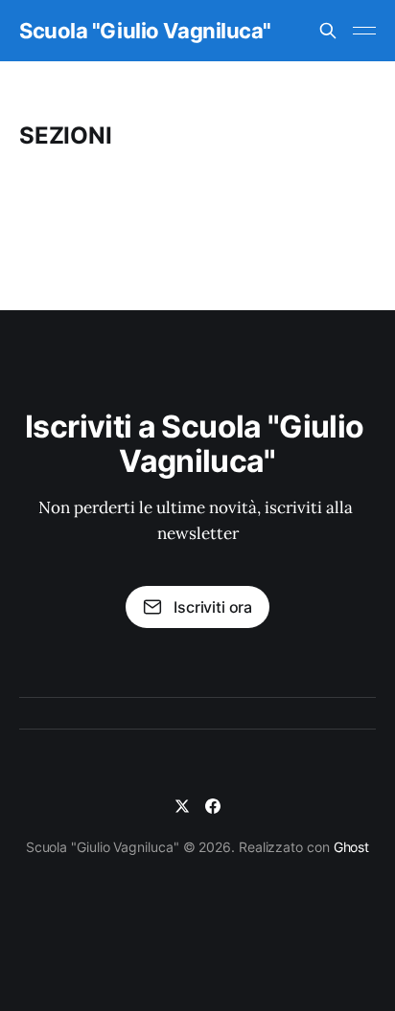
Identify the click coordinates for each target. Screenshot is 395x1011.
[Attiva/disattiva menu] (364, 30)
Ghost (352, 847)
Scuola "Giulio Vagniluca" (145, 30)
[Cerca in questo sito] (328, 30)
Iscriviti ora (213, 607)
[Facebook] (213, 806)
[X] (182, 806)
